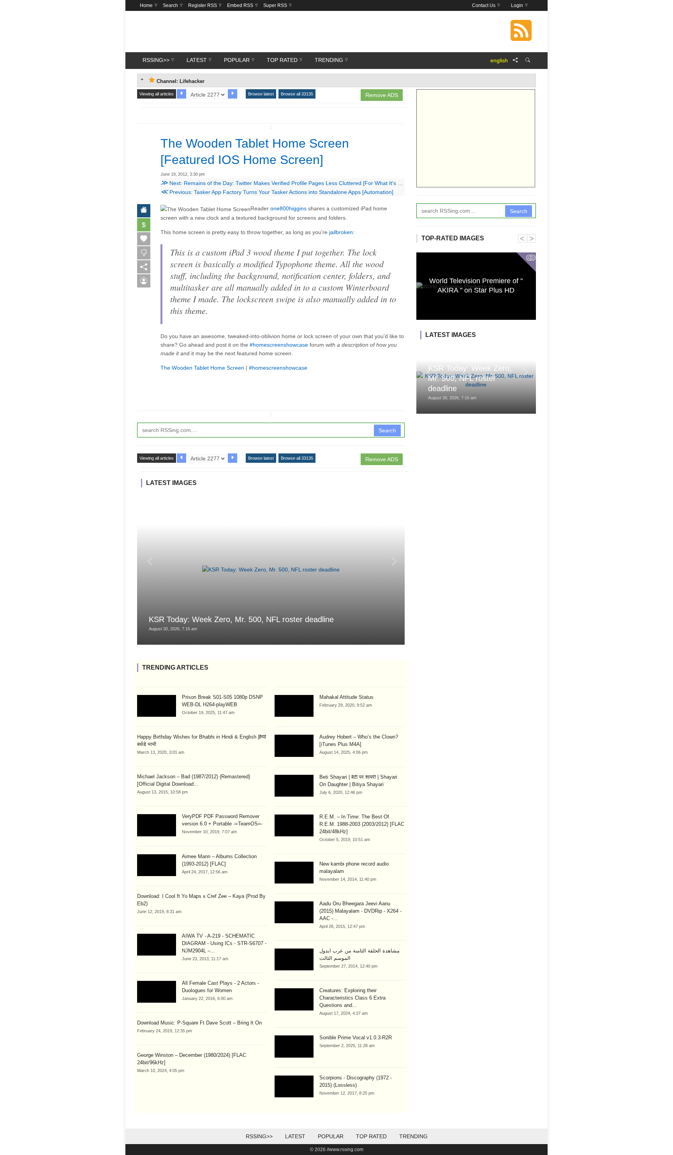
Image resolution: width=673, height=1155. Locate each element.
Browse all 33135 (297, 94)
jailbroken (341, 232)
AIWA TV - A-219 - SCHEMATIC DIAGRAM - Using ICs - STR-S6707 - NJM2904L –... (224, 943)
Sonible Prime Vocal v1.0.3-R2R (355, 1037)
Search (387, 430)
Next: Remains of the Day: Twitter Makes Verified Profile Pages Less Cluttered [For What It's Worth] (287, 183)
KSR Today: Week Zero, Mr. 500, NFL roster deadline (241, 619)
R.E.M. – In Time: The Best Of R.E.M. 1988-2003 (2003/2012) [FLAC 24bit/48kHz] (361, 824)
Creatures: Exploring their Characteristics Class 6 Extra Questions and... (352, 997)
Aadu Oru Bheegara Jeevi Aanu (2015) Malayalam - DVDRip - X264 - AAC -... (360, 911)
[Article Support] (143, 280)
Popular (331, 1136)
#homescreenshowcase (279, 345)
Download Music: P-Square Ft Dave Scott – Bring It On (199, 1023)
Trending (413, 1136)
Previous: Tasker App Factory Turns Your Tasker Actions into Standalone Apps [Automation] (276, 192)
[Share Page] (515, 60)
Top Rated (371, 1136)
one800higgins (288, 208)
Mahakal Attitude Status (346, 697)
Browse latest (261, 94)
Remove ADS (381, 95)
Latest (295, 1136)
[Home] (143, 210)
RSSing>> (259, 1136)
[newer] (232, 94)
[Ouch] (143, 252)
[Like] (143, 238)
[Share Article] (143, 266)
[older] (181, 94)
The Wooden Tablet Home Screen (202, 368)
